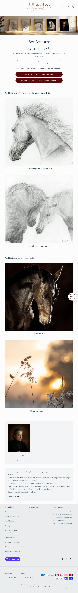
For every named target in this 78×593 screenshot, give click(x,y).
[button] (4, 6)
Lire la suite (12, 496)
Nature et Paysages (37, 411)
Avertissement (10, 537)
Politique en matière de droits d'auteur (12, 531)
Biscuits (7, 547)
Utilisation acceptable (12, 542)
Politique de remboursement (14, 526)
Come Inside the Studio (60, 583)
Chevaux (37, 333)
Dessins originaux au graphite (38, 168)
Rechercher (9, 512)
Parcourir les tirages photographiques (39, 74)
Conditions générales (12, 516)
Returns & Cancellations (37, 512)
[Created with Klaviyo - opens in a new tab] (41, 590)
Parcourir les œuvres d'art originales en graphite (39, 80)
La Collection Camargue (38, 246)
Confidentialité (10, 521)
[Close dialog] (76, 554)
